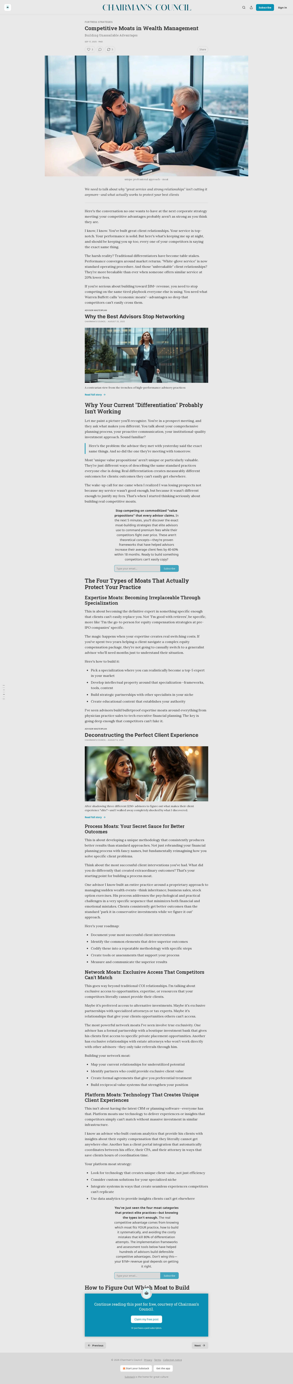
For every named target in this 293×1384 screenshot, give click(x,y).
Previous (97, 1345)
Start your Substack (137, 1368)
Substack (130, 1376)
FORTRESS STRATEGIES (99, 21)
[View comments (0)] (100, 49)
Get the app (163, 1368)
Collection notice (172, 1359)
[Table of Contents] (3, 692)
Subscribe (265, 7)
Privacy (148, 1359)
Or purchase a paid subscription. (146, 1328)
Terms (157, 1359)
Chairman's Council (95, 321)
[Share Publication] (251, 7)
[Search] (243, 7)
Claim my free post (146, 1319)
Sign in (282, 7)
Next (197, 1345)
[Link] (80, 408)
